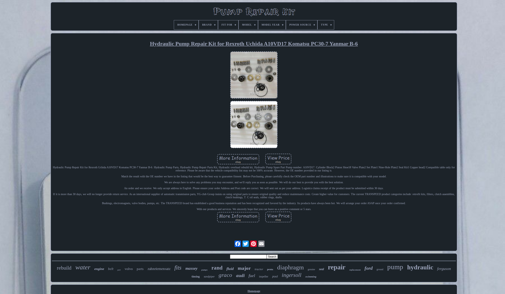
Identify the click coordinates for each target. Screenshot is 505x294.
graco (225, 275)
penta (270, 269)
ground (380, 269)
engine (99, 269)
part (119, 270)
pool (275, 276)
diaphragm (290, 267)
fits (177, 267)
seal (321, 269)
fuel (252, 275)
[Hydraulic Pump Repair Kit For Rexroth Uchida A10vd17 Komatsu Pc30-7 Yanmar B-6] (254, 75)
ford (369, 268)
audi (240, 275)
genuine (311, 269)
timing (196, 276)
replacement (355, 270)
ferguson (444, 268)
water (82, 267)
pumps (204, 270)
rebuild (64, 268)
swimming (310, 276)
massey (191, 268)
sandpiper (209, 276)
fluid (230, 269)
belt (110, 269)
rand (217, 268)
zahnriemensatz (159, 268)
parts (140, 269)
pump (395, 267)
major (244, 268)
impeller (263, 276)
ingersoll (291, 275)
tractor (259, 269)
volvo (129, 269)
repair (336, 267)
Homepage (254, 291)
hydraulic (420, 267)
